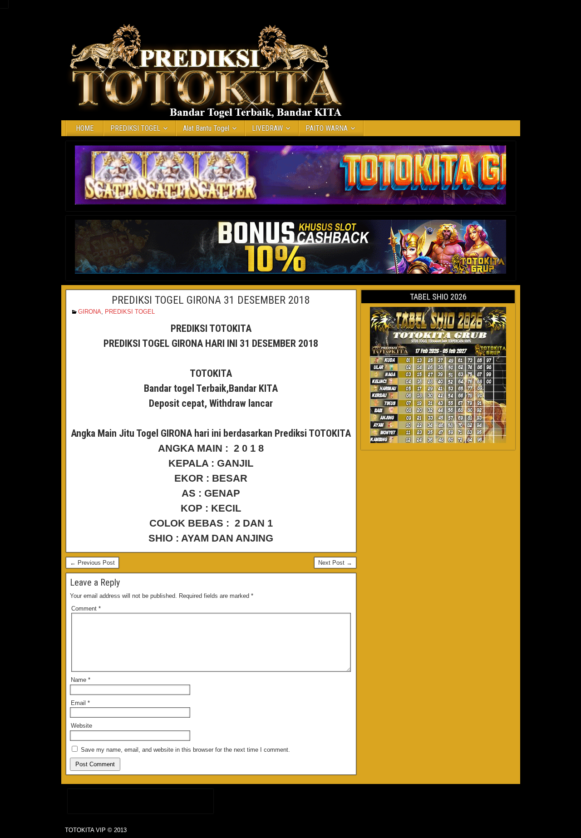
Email (80, 703)
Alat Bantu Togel (206, 128)
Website (81, 725)
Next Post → (335, 562)
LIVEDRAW (267, 128)
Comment (86, 608)
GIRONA (89, 311)
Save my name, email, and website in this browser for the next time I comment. (185, 749)
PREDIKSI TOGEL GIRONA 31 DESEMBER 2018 (211, 300)
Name (80, 679)
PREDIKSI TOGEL (135, 128)
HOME (85, 128)
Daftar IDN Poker (140, 799)
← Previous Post (92, 562)
